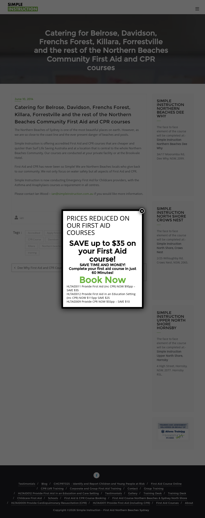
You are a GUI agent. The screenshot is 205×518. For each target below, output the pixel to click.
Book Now (102, 279)
